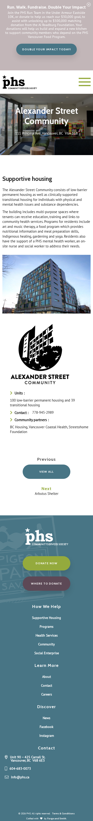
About (46, 677)
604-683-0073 (20, 769)
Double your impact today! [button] (46, 49)
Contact (46, 685)
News (46, 718)
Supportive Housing (46, 618)
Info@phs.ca (20, 777)
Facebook (46, 727)
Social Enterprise (46, 653)
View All (46, 471)
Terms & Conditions (63, 813)
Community (46, 644)
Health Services (47, 635)
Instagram (46, 735)
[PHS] (24, 82)
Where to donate (46, 583)
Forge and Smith (56, 818)
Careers (46, 694)
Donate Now (46, 563)
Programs (46, 626)
